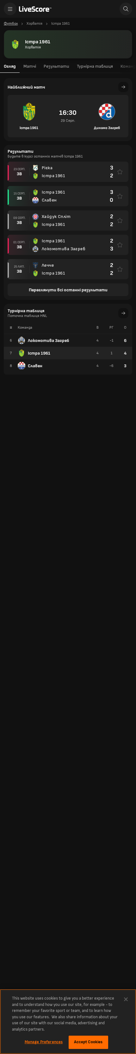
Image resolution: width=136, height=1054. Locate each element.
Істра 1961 (39, 353)
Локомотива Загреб (48, 340)
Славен (35, 366)
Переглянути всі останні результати (68, 290)
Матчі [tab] (29, 66)
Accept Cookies (88, 1042)
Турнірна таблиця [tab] (95, 66)
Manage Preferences (44, 1042)
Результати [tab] (56, 66)
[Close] (126, 999)
